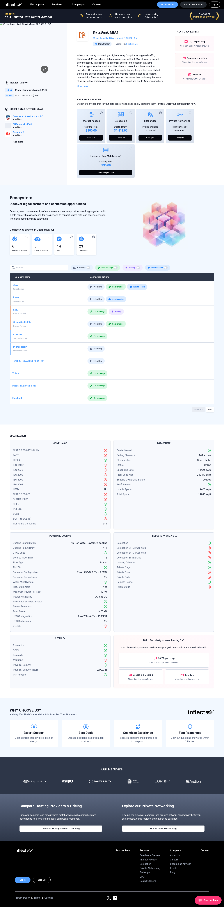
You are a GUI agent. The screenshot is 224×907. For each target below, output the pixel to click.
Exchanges (150, 120)
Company (77, 4)
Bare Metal (107, 156)
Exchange (145, 872)
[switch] (88, 267)
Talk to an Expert (167, 4)
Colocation (121, 120)
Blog (172, 872)
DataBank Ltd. (132, 44)
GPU (142, 876)
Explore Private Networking (163, 828)
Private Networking (179, 120)
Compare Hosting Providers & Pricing (61, 828)
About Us (175, 855)
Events (173, 868)
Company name (22, 277)
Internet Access (91, 120)
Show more (82, 86)
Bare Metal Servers (150, 855)
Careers (174, 859)
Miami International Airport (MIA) (31, 90)
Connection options (99, 277)
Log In (215, 4)
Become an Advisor (180, 863)
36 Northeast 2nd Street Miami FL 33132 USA (115, 38)
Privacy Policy (22, 897)
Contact (96, 4)
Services (57, 4)
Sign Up (42, 880)
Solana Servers (148, 881)
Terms (37, 897)
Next (210, 409)
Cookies (48, 897)
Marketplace (37, 4)
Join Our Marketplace (193, 4)
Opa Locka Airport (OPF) (27, 95)
